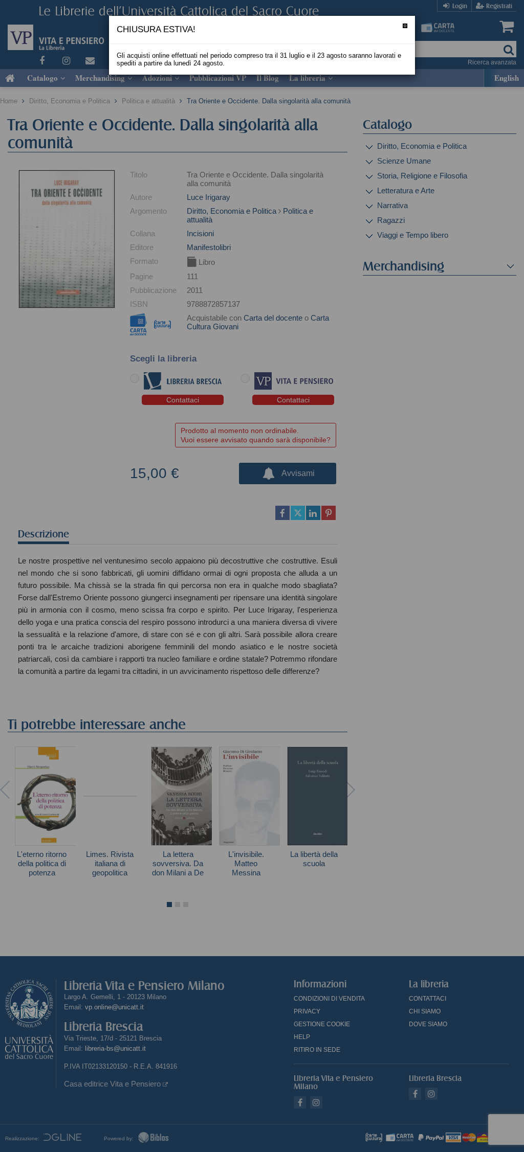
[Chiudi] (405, 26)
